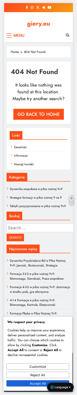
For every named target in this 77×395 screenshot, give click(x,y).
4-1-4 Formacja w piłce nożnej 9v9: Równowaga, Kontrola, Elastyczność (32, 302)
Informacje (21, 155)
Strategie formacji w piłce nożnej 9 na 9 (36, 197)
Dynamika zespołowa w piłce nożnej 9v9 (36, 189)
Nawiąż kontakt (24, 164)
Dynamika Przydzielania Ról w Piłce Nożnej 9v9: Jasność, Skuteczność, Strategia (38, 262)
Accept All (38, 383)
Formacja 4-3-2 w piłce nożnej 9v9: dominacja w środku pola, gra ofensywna (40, 289)
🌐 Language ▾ (60, 387)
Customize (37, 367)
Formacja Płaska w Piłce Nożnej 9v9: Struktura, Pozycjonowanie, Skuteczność (36, 315)
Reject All (37, 375)
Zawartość (20, 147)
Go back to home (38, 114)
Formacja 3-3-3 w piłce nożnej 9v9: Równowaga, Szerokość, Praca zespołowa (36, 276)
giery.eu (38, 23)
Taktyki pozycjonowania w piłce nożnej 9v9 (38, 206)
